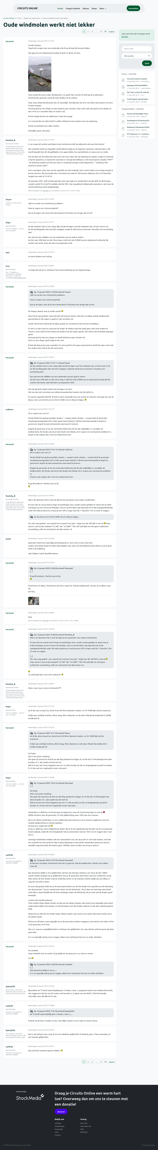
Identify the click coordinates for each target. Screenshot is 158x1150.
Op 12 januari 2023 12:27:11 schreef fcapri (52, 363)
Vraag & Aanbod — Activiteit (133, 109)
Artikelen (58, 1123)
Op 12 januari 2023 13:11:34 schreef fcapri (52, 733)
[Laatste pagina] (105, 31)
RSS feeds (83, 1132)
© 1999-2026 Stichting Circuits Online (17, 1145)
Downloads (59, 1129)
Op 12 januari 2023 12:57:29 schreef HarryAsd (53, 860)
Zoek (147, 63)
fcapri (8, 222)
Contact (58, 1135)
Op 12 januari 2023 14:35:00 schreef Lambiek (53, 964)
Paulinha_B (10, 140)
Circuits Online (8, 18)
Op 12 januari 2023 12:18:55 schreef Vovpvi (52, 292)
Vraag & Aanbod (73, 8)
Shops (94, 8)
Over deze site (85, 1126)
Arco (8, 266)
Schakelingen (59, 1126)
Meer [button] (102, 8)
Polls (82, 1129)
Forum (60, 8)
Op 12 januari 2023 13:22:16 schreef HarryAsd (53, 783)
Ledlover (9, 409)
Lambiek (9, 855)
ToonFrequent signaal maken (137, 99)
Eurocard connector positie (137, 79)
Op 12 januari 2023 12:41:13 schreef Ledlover (53, 449)
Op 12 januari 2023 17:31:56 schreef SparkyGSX (54, 1011)
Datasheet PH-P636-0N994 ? (137, 85)
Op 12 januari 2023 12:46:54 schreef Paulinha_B (54, 634)
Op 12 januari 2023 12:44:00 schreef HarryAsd (53, 568)
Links (56, 1132)
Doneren (61, 1111)
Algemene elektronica (32, 18)
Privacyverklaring (148, 1145)
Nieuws (86, 8)
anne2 (8, 538)
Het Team (83, 1123)
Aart (7, 252)
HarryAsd (10, 41)
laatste (112, 31)
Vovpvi (8, 199)
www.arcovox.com (20, 278)
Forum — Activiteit (129, 74)
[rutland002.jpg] (39, 73)
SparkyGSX (10, 986)
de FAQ (125, 36)
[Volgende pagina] (101, 31)
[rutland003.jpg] (33, 601)
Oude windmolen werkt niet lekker (55, 18)
